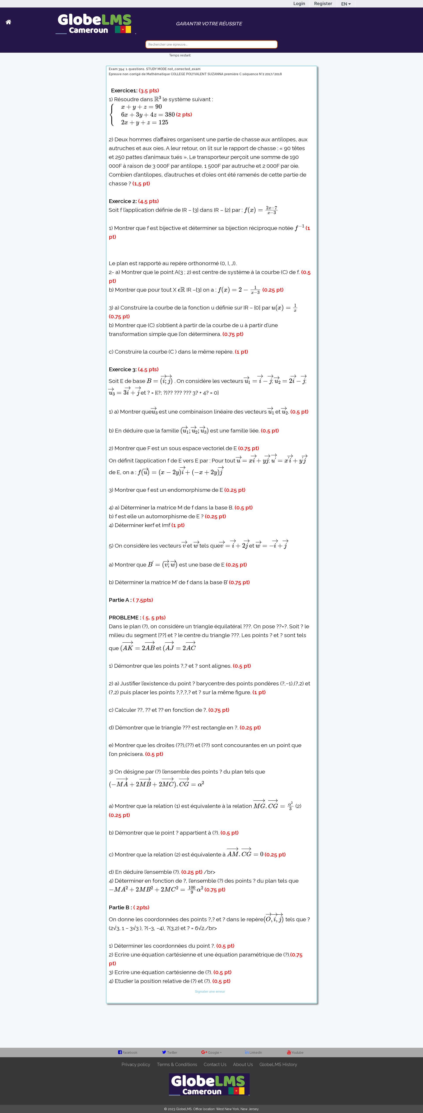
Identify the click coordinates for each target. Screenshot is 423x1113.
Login (299, 3)
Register (323, 3)
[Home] (31, 23)
